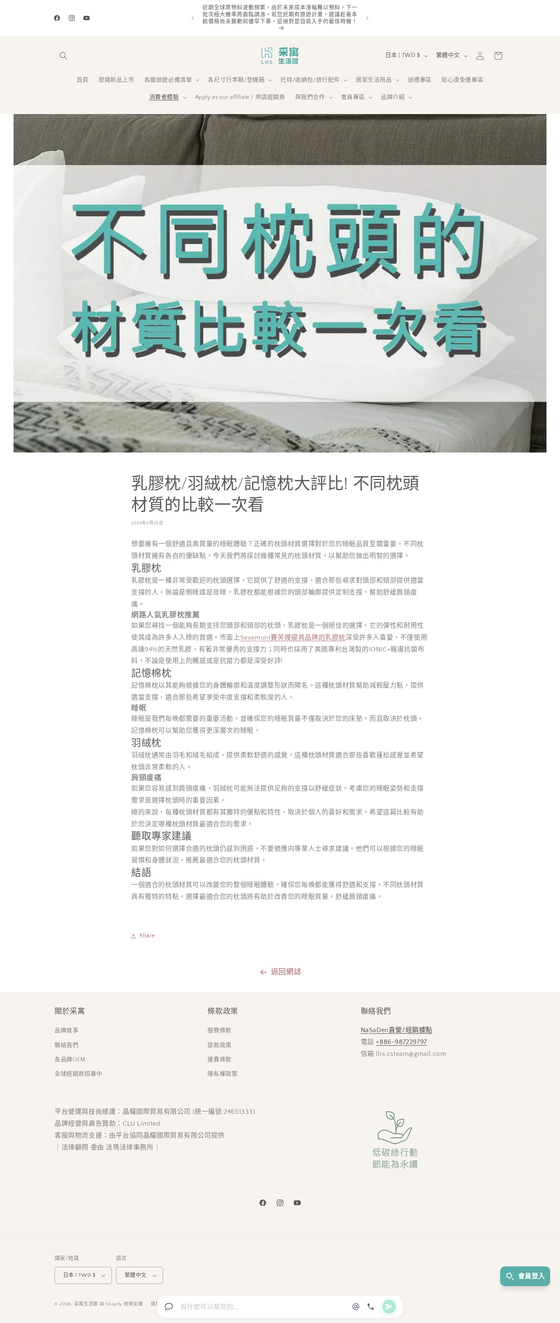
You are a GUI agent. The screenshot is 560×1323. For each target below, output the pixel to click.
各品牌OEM (70, 1059)
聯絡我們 (66, 1045)
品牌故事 (66, 1030)
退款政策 (219, 1045)
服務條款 (219, 1030)
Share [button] (147, 935)
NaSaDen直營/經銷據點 (397, 1030)
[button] (64, 56)
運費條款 (219, 1059)
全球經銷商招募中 (78, 1074)
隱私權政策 (222, 1074)
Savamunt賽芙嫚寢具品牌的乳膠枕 (293, 637)
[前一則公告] (193, 18)
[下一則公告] (367, 18)
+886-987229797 (401, 1042)
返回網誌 (286, 972)
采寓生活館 (86, 1304)
